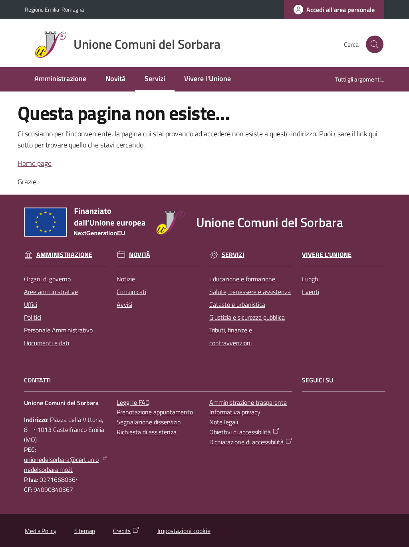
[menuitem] (60, 79)
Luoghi (311, 279)
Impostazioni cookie (183, 530)
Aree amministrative (51, 291)
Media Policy (40, 530)
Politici (32, 317)
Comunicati (131, 291)
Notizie (126, 279)
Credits (122, 530)
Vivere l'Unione (326, 254)
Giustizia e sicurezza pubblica (247, 317)
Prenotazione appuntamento (155, 412)
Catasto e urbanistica (237, 304)
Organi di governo (47, 279)
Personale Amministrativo (58, 330)
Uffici (30, 304)
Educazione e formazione (242, 279)
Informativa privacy (234, 412)
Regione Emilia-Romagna (54, 9)
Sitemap (84, 530)
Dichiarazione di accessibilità (246, 442)
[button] (374, 44)
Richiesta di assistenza (147, 432)
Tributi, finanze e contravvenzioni (230, 336)
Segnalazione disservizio (149, 422)
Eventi (310, 291)
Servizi (233, 254)
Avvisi (124, 304)
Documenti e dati (46, 343)
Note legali (223, 422)
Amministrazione (64, 254)
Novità (139, 254)
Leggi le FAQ (133, 402)
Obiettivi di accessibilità (240, 432)
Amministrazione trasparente (248, 402)
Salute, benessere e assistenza (250, 291)
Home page (35, 163)
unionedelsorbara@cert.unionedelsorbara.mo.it (61, 464)
